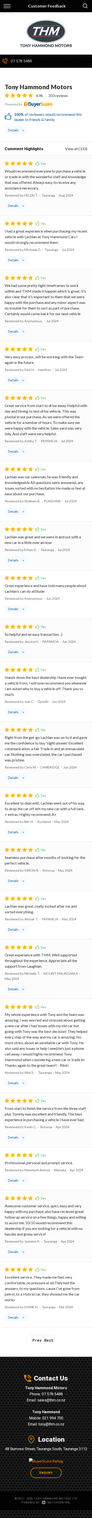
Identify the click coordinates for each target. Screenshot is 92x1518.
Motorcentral (59, 1502)
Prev (37, 1340)
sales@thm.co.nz (51, 1400)
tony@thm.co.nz (51, 1424)
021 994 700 (52, 1418)
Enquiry (46, 1472)
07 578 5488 (21, 61)
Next (49, 1340)
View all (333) (76, 149)
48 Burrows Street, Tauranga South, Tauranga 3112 (46, 1449)
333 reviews (58, 95)
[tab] (46, 108)
